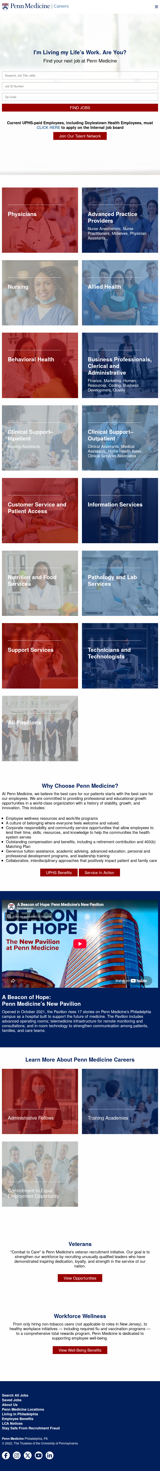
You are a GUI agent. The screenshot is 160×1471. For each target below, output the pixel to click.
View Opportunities (80, 1278)
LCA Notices (12, 1423)
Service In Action (99, 872)
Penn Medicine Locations (23, 1409)
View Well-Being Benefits (80, 1350)
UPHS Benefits (59, 872)
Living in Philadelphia (20, 1414)
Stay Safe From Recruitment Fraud (31, 1428)
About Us (10, 1404)
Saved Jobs (11, 1399)
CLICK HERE (48, 127)
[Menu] (156, 6)
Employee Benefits (17, 1418)
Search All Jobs (15, 1395)
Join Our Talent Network (80, 136)
